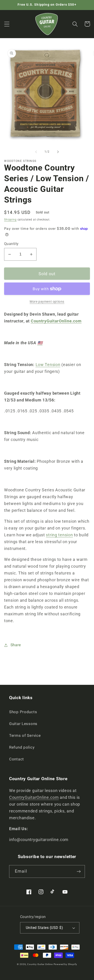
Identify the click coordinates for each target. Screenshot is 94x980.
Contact (16, 759)
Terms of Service (25, 735)
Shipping (10, 219)
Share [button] (15, 645)
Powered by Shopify (65, 964)
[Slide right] (58, 152)
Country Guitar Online (40, 964)
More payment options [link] (47, 302)
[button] (7, 24)
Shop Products (23, 712)
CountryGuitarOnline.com (56, 321)
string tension (59, 534)
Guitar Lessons (23, 723)
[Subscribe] (79, 871)
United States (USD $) (44, 928)
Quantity (11, 244)
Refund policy (21, 747)
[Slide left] (36, 152)
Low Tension (48, 364)
